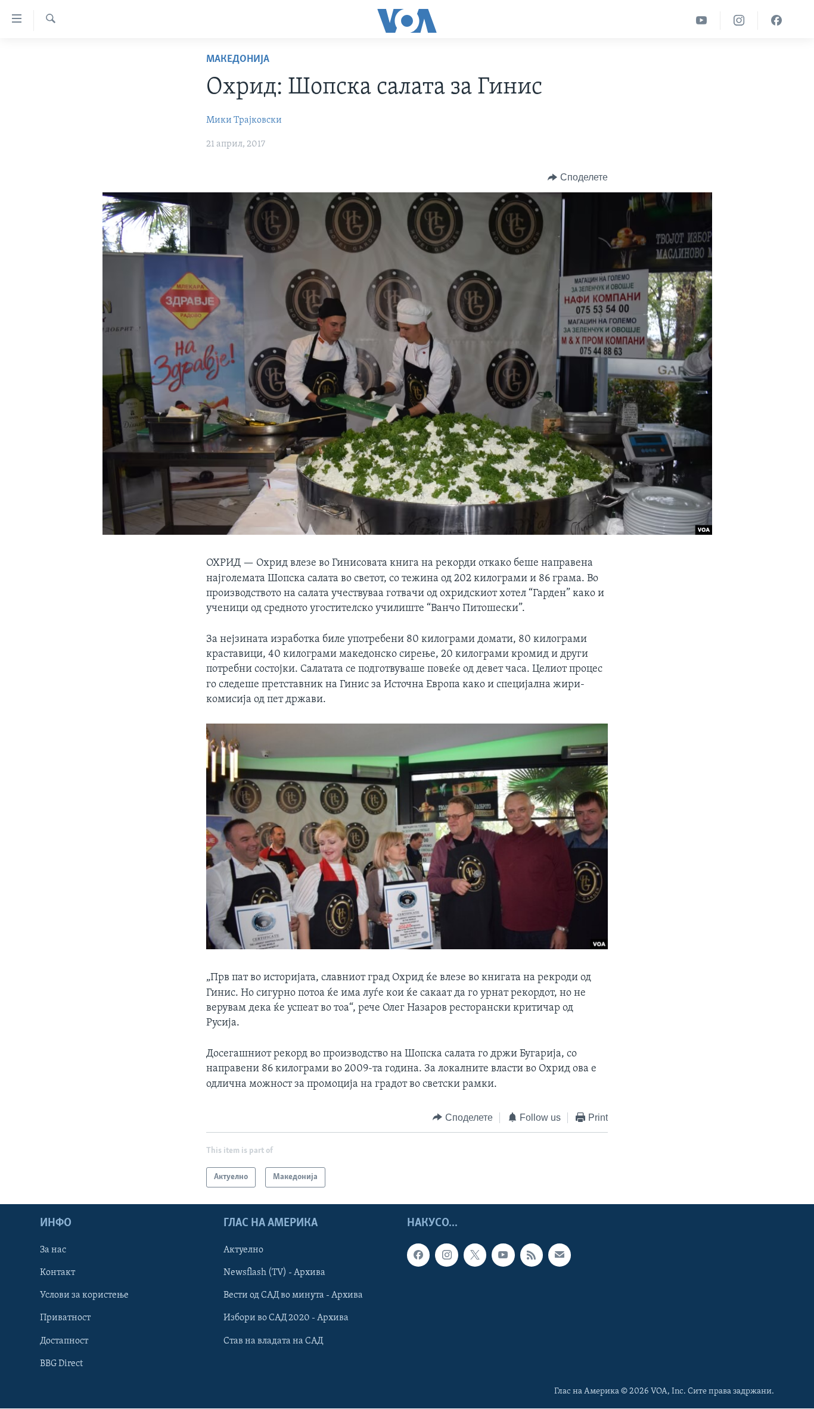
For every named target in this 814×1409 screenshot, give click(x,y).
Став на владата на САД (273, 1341)
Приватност (65, 1318)
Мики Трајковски (244, 120)
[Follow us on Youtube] (503, 1255)
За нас (53, 1250)
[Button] (578, 177)
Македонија (237, 59)
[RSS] (531, 1255)
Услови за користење (84, 1296)
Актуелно (243, 1250)
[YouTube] (701, 20)
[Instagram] (739, 20)
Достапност (64, 1341)
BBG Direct (61, 1364)
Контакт (57, 1273)
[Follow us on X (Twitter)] (475, 1255)
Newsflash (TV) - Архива (274, 1273)
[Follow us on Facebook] (418, 1255)
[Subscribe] (559, 1255)
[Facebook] (776, 20)
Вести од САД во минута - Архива (293, 1296)
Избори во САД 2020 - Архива (286, 1318)
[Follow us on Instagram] (446, 1255)
